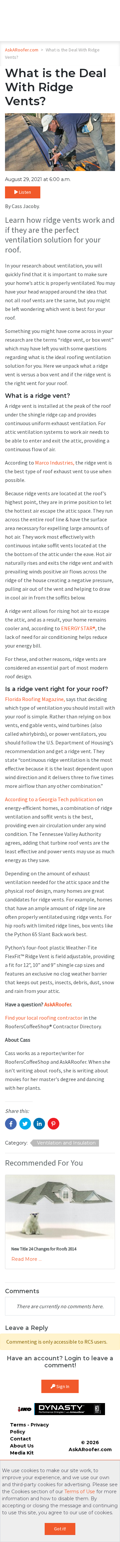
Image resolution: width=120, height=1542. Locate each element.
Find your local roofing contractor (43, 1017)
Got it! (60, 1529)
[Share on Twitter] (25, 1124)
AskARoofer (57, 1004)
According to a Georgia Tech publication (50, 799)
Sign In (62, 1386)
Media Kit (22, 1453)
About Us (22, 1446)
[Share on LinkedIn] (39, 1124)
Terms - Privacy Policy (29, 1428)
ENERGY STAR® (78, 628)
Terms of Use (79, 1492)
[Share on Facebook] (11, 1124)
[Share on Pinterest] (53, 1124)
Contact (20, 1439)
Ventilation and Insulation (66, 1143)
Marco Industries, (54, 462)
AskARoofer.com (21, 50)
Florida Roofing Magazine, (35, 699)
